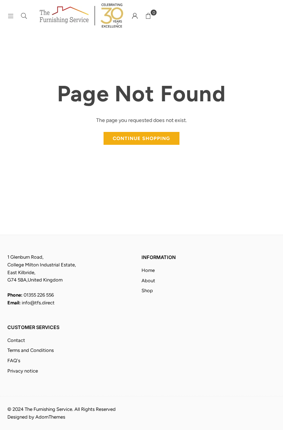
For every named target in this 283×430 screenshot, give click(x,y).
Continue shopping (141, 138)
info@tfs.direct (38, 302)
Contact (16, 340)
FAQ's (13, 360)
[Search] (24, 16)
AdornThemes (50, 417)
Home (148, 270)
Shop (147, 290)
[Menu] (10, 16)
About (148, 280)
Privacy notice (22, 371)
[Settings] (135, 16)
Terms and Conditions (30, 350)
